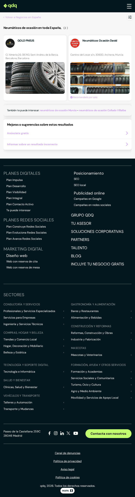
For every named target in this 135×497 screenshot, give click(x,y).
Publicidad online (89, 193)
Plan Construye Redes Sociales (26, 226)
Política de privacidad (67, 461)
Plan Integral (14, 198)
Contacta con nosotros (108, 434)
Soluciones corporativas (97, 231)
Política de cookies (68, 477)
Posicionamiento (89, 173)
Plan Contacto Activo (19, 204)
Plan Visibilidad (16, 192)
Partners (80, 239)
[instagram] (56, 434)
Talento (79, 247)
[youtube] (75, 434)
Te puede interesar (18, 210)
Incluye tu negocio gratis (97, 264)
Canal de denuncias (67, 453)
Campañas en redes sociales (92, 205)
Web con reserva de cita (22, 261)
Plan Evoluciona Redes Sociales (26, 232)
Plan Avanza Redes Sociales (24, 239)
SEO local (80, 185)
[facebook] (49, 434)
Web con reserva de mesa (23, 267)
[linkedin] (62, 434)
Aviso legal (67, 469)
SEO (76, 179)
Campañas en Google (87, 199)
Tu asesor (81, 223)
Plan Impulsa (14, 180)
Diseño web (16, 255)
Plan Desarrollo (16, 186)
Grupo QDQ (82, 215)
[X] (68, 434)
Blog (76, 256)
